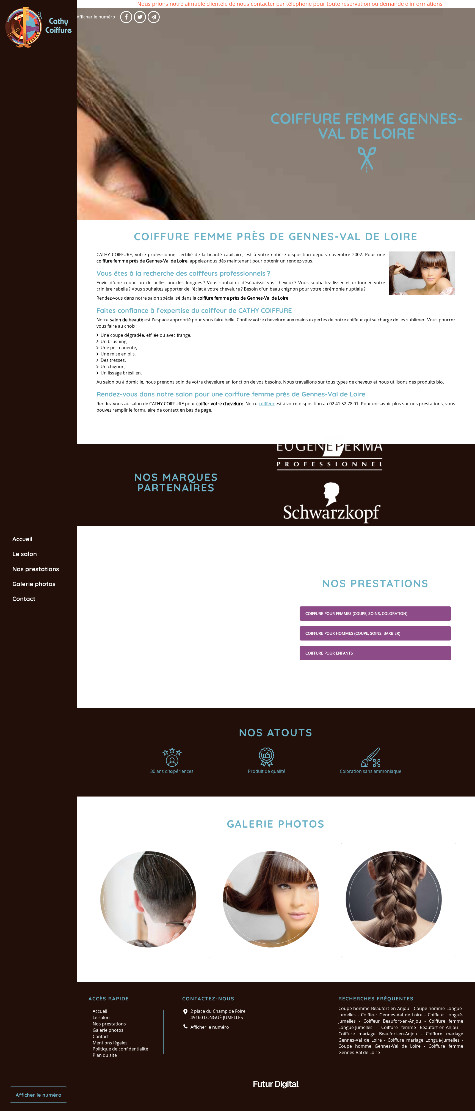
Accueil (22, 539)
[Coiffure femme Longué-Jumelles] (276, 900)
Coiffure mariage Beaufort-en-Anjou (377, 1034)
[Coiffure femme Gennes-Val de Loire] (422, 273)
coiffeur (267, 404)
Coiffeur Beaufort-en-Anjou (392, 1021)
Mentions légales (110, 1043)
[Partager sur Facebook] (126, 17)
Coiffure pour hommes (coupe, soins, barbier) (352, 633)
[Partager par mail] (154, 17)
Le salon (24, 554)
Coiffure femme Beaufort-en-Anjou (419, 1027)
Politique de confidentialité (120, 1049)
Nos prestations (35, 569)
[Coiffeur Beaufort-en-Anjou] (153, 900)
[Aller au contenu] (366, 160)
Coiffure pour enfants (329, 653)
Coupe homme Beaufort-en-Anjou (373, 1008)
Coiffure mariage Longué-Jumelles (424, 1040)
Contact (23, 599)
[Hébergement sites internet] (275, 1094)
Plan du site (105, 1055)
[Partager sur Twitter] (140, 17)
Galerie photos (34, 584)
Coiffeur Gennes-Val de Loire (391, 1015)
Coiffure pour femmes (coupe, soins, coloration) (356, 613)
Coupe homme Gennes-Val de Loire (379, 1046)
